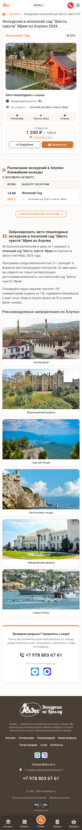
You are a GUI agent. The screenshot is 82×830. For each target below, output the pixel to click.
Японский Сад (18, 35)
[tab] (17, 117)
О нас (43, 744)
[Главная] (3, 14)
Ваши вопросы (67, 737)
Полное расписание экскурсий (39, 214)
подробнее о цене (42, 137)
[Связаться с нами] (71, 5)
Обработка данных (59, 797)
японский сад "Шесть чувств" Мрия (49, 107)
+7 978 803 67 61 (41, 778)
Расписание (26, 737)
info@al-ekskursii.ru (43, 764)
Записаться (59, 144)
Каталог (11, 737)
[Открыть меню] (78, 5)
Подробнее (26, 144)
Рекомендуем (46, 737)
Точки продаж (28, 744)
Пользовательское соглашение (29, 797)
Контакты (56, 744)
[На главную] (6, 5)
